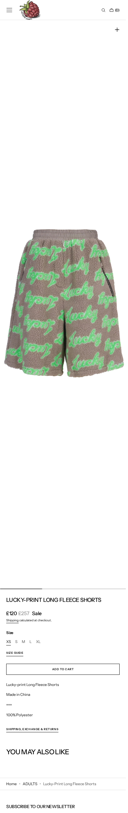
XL (38, 642)
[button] (9, 10)
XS (8, 642)
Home (11, 783)
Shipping (12, 620)
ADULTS (30, 783)
